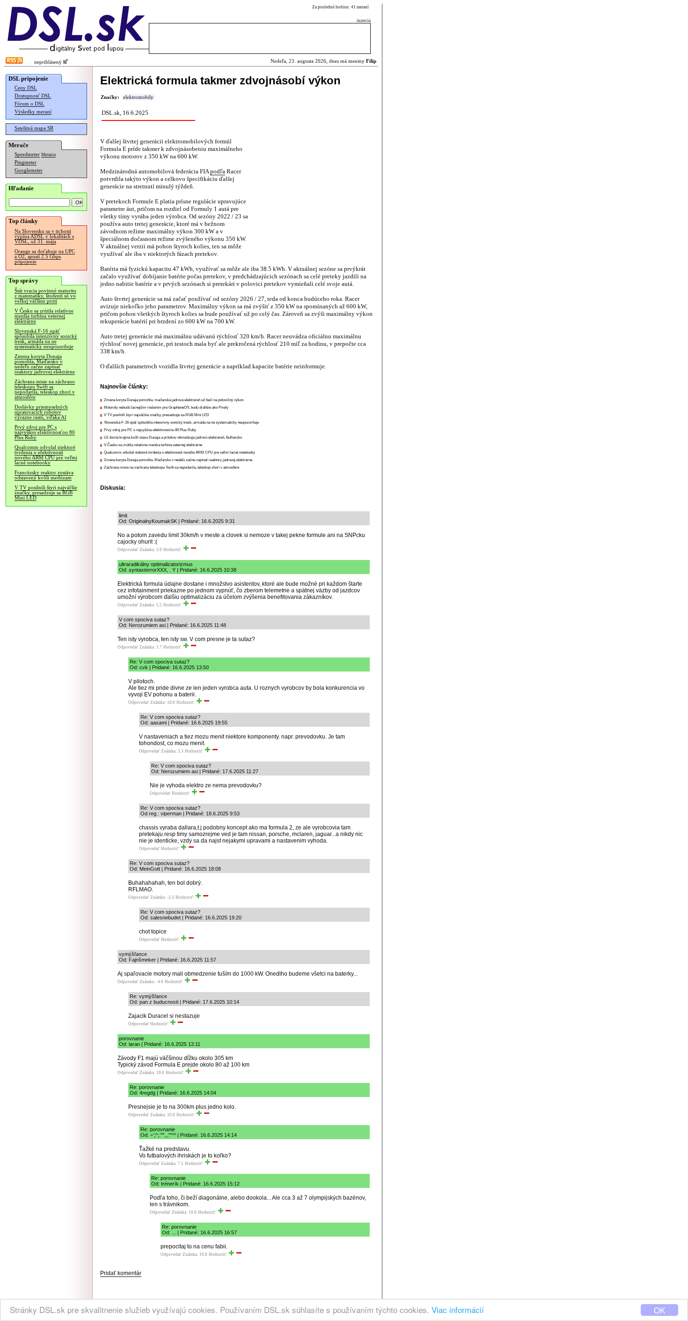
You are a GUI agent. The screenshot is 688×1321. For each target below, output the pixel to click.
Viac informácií (458, 1309)
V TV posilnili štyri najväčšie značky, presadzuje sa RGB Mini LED (46, 492)
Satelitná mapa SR (34, 128)
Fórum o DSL (29, 103)
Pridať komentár (120, 1273)
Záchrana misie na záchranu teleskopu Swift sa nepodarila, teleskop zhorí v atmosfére (45, 389)
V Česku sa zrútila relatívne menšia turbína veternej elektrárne (44, 316)
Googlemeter (29, 170)
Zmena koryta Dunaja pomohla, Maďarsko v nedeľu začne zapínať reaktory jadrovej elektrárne (45, 364)
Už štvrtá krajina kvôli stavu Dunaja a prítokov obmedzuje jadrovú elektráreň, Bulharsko (173, 437)
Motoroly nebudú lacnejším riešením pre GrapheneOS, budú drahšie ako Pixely (166, 407)
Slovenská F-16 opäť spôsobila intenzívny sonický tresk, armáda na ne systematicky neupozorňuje (46, 338)
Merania (48, 154)
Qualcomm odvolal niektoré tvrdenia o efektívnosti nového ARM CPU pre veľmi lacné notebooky (46, 455)
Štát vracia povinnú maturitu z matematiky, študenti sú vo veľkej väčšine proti (45, 296)
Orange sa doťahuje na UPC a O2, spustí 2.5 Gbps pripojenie (45, 256)
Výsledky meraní (33, 111)
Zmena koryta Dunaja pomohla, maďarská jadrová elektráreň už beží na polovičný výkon (173, 400)
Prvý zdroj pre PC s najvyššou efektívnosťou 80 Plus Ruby (45, 432)
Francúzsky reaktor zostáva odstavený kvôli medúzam (44, 475)
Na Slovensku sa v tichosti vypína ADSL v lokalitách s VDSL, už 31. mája (44, 236)
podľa (217, 171)
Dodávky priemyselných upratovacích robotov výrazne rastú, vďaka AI (41, 412)
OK (659, 1310)
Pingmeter (26, 162)
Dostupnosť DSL (33, 95)
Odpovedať (127, 549)
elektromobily (138, 97)
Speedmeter (27, 154)
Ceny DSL (26, 87)
